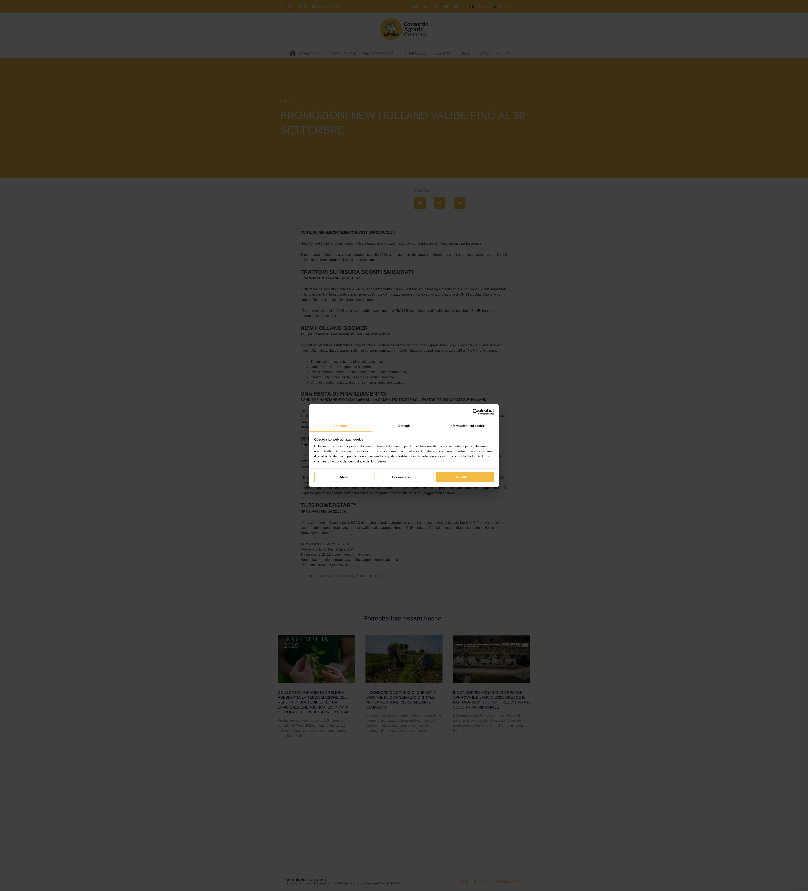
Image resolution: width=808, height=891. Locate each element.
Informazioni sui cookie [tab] (467, 425)
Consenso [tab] (340, 425)
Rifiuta (343, 477)
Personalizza (401, 477)
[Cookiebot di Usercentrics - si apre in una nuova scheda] (475, 412)
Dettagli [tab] (404, 425)
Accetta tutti (464, 477)
